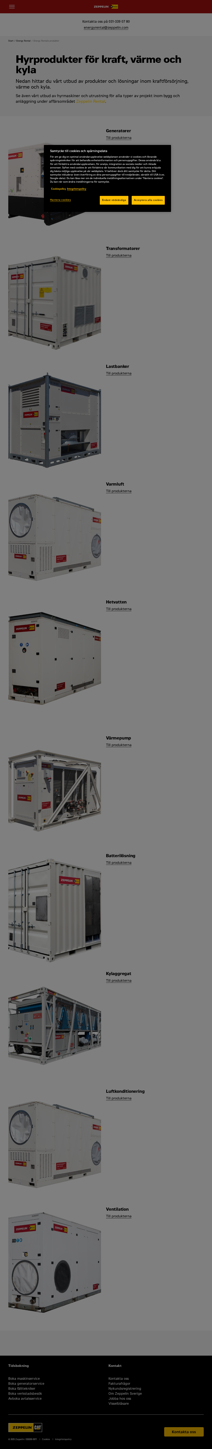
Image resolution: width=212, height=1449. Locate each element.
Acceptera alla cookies (148, 200)
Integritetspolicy (76, 188)
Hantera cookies (60, 199)
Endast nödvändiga (114, 200)
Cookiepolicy (58, 188)
